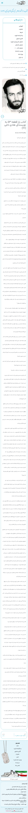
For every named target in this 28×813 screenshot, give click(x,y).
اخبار (17, 757)
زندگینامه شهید (19, 35)
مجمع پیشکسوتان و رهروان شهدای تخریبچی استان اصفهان (14, 795)
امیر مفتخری (22, 67)
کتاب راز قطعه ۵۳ (18, 63)
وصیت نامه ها (19, 51)
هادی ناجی (19, 71)
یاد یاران (21, 57)
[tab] (14, 20)
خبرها (21, 32)
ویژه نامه (20, 54)
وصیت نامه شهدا (18, 760)
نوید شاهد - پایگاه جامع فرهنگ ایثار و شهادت (15, 804)
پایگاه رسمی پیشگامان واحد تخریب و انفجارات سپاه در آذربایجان (14, 801)
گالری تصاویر (19, 38)
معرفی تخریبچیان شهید (17, 42)
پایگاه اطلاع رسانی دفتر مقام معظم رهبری (16, 789)
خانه (17, 745)
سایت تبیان (23, 791)
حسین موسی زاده (16, 67)
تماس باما (17, 765)
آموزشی (21, 26)
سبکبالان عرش (22, 798)
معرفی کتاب (20, 48)
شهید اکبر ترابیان (9, 67)
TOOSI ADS (8, 811)
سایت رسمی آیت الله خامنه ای (19, 786)
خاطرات (21, 29)
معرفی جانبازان (19, 45)
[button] (2, 2)
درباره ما (17, 762)
